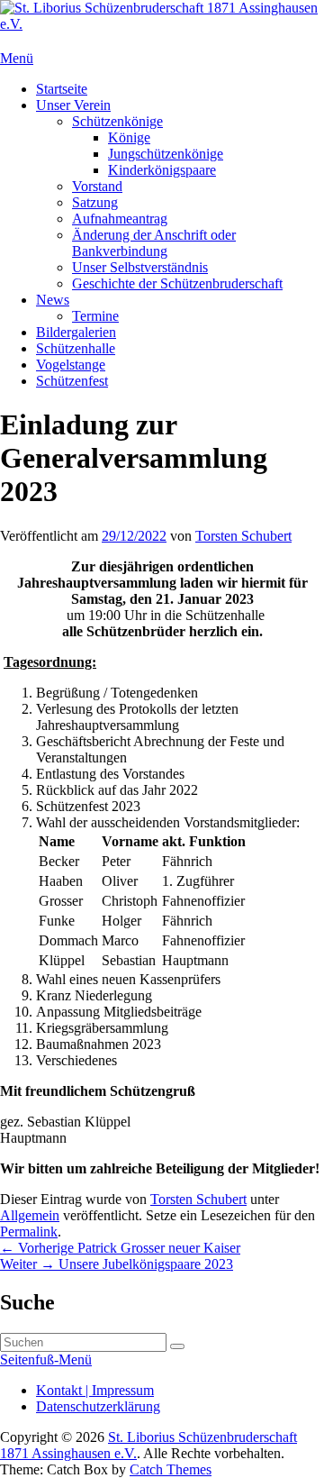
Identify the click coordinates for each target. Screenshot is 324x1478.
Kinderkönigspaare (162, 170)
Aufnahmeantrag (119, 218)
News (52, 299)
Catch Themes (171, 1469)
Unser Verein (73, 105)
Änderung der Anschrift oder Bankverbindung (154, 243)
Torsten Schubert (243, 535)
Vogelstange (70, 364)
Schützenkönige (117, 121)
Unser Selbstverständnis (140, 267)
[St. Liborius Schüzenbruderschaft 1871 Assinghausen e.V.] (162, 24)
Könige (129, 137)
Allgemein (29, 1215)
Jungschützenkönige (165, 153)
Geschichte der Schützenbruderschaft (177, 283)
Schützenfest (72, 380)
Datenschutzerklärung (98, 1406)
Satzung (95, 202)
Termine (95, 316)
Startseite (61, 88)
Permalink (29, 1231)
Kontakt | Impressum (95, 1390)
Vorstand (97, 186)
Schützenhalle (75, 348)
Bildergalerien (76, 332)
